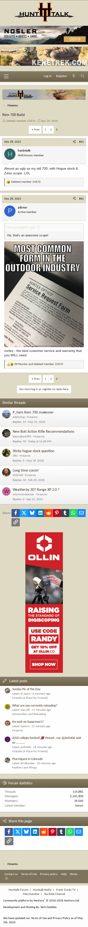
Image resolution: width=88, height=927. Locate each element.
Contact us (11, 874)
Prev (37, 129)
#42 (81, 198)
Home (73, 874)
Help (64, 874)
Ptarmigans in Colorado (27, 759)
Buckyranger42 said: (21, 227)
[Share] (74, 142)
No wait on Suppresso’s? (28, 722)
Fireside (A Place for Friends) (30, 698)
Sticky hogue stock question (33, 451)
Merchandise (31, 894)
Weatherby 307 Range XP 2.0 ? (36, 490)
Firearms (32, 417)
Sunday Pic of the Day (26, 689)
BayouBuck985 (22, 436)
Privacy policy (48, 874)
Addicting (19, 417)
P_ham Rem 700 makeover (33, 412)
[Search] (82, 76)
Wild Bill (18, 475)
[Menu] (6, 76)
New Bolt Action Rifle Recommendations (43, 432)
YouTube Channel (54, 894)
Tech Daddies (48, 907)
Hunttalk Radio (42, 889)
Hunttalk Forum (18, 889)
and (39, 364)
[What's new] (73, 76)
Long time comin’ (26, 471)
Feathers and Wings (24, 767)
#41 (81, 141)
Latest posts (18, 681)
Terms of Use (29, 874)
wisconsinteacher (23, 494)
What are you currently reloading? (34, 705)
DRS (15, 455)
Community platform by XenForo (41, 900)
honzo (79, 806)
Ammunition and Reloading (29, 714)
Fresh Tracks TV (65, 889)
